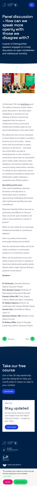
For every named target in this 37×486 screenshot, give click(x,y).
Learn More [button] (7, 476)
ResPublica (25, 104)
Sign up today (11, 427)
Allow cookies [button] (20, 482)
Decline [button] (7, 482)
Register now (8, 391)
